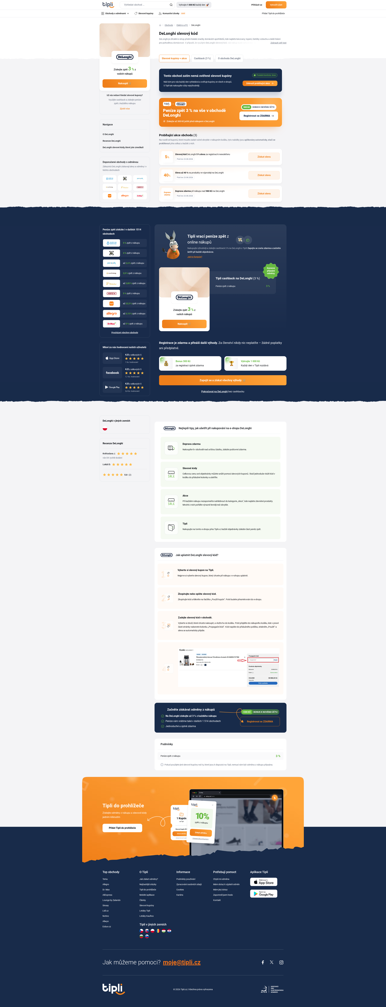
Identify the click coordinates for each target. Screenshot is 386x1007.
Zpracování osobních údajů (189, 884)
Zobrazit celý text (278, 43)
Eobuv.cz (107, 926)
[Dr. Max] (140, 195)
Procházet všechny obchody (124, 332)
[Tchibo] (125, 187)
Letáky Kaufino (146, 916)
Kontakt (217, 900)
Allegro (106, 884)
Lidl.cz (106, 911)
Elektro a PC (182, 25)
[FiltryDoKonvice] (109, 178)
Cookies (180, 889)
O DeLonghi (108, 134)
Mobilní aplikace (146, 895)
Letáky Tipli (144, 911)
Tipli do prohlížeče (147, 889)
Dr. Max (106, 889)
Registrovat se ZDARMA (257, 115)
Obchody (169, 25)
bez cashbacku (222, 391)
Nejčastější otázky (147, 884)
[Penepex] (140, 178)
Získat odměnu (201, 832)
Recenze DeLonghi (112, 141)
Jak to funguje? (194, 257)
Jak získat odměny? (148, 879)
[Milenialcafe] (125, 178)
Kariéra (179, 895)
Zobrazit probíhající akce (258, 83)
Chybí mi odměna (221, 879)
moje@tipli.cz (182, 962)
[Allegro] (125, 195)
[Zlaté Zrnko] (109, 187)
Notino (106, 916)
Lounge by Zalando (111, 900)
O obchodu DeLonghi (229, 58)
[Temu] (109, 195)
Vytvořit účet (276, 5)
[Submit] (171, 5)
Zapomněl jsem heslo (223, 895)
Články (142, 900)
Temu (105, 879)
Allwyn (106, 921)
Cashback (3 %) (202, 58)
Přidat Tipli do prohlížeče (122, 827)
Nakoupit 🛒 (124, 83)
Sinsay (106, 905)
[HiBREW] (140, 187)
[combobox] (147, 5)
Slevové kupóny (146, 905)
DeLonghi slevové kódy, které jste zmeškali (123, 147)
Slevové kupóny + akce (174, 58)
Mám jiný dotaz (220, 889)
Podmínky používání (185, 879)
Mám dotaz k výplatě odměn (226, 884)
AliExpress (107, 895)
